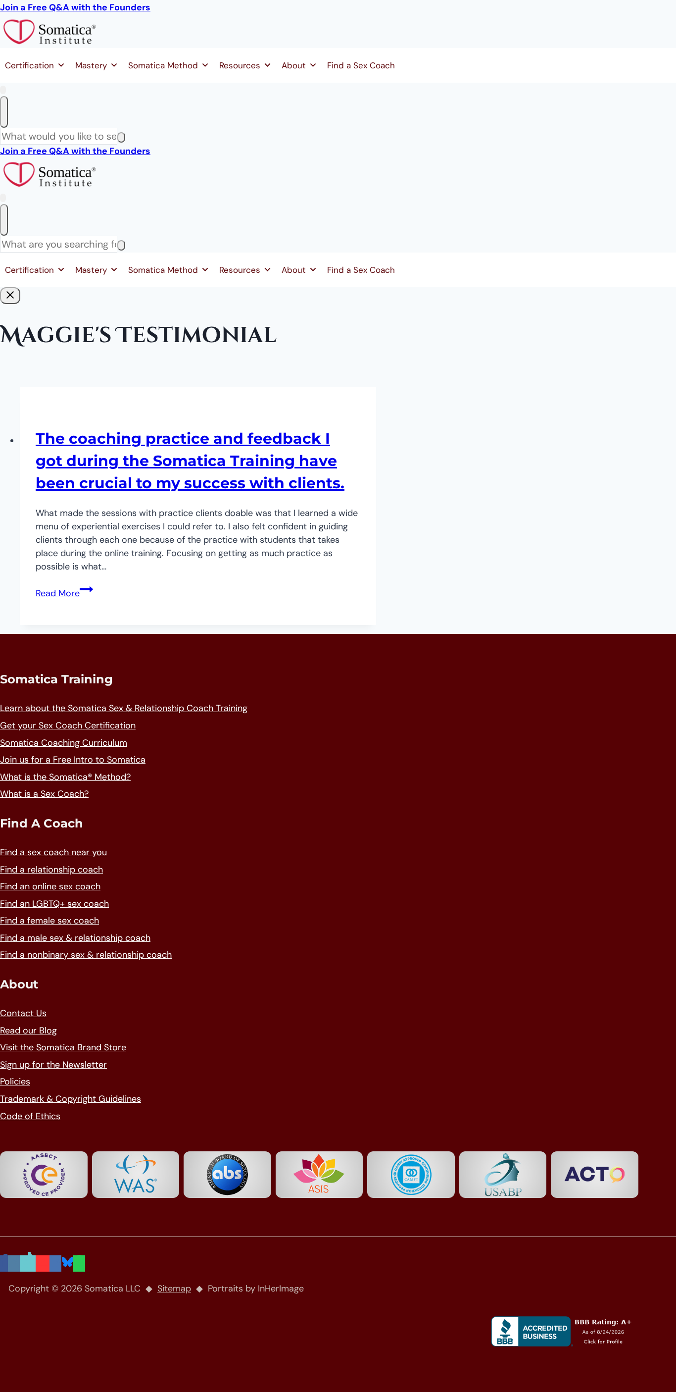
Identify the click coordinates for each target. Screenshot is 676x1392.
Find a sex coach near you (53, 852)
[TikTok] (28, 1263)
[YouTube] (42, 1263)
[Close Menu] (10, 295)
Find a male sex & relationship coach (75, 938)
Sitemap (174, 1288)
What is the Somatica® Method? (65, 777)
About (294, 65)
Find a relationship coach (51, 870)
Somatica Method (163, 65)
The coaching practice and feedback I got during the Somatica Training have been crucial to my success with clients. (190, 460)
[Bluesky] (67, 1263)
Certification (29, 65)
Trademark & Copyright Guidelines (70, 1099)
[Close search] (4, 112)
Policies (15, 1081)
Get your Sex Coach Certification (68, 725)
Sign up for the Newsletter (53, 1065)
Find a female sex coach (49, 921)
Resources (239, 65)
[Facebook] (4, 1263)
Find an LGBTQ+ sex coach (54, 904)
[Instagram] (14, 1263)
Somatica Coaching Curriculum (63, 743)
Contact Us (23, 1013)
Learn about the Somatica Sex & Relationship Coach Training (123, 708)
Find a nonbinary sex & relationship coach (86, 955)
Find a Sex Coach (361, 65)
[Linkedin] (55, 1263)
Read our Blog (28, 1030)
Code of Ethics (30, 1116)
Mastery (91, 65)
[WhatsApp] (79, 1263)
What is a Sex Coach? (44, 794)
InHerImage (281, 1288)
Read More (64, 593)
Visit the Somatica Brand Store (63, 1047)
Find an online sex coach (50, 886)
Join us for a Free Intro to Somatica (72, 760)
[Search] (121, 137)
